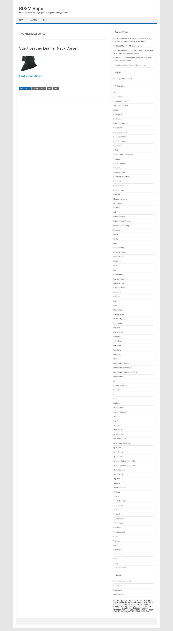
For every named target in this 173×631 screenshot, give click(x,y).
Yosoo (116, 559)
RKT (115, 394)
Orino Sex (117, 341)
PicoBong (117, 350)
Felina (115, 212)
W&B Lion (117, 545)
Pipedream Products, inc (122, 368)
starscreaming (119, 470)
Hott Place (117, 261)
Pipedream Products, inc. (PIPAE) (126, 372)
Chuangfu (117, 168)
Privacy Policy (118, 594)
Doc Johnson (118, 186)
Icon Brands (118, 274)
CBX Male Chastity (120, 163)
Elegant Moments (120, 199)
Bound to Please (119, 141)
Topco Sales (118, 519)
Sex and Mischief (120, 412)
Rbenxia (116, 390)
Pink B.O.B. (117, 354)
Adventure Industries (121, 101)
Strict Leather (25, 88)
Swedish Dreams (119, 488)
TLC (115, 510)
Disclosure (117, 590)
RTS (115, 399)
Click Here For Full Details (31, 76)
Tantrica (116, 492)
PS (114, 381)
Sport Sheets (118, 452)
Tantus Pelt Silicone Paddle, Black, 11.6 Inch (130, 65)
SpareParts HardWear (121, 443)
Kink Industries (119, 288)
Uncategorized (119, 532)
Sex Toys (116, 421)
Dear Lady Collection (121, 177)
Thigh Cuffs (118, 505)
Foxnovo (116, 230)
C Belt (115, 150)
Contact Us (117, 586)
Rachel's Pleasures (120, 386)
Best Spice (117, 114)
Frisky (115, 239)
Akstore (116, 110)
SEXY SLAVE (118, 430)
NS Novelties (118, 332)
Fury (115, 243)
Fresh (115, 234)
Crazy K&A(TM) (119, 172)
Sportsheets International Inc (124, 461)
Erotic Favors (118, 203)
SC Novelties (118, 408)
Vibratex (116, 541)
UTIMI (115, 536)
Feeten (116, 208)
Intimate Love (118, 283)
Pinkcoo (116, 359)
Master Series (118, 314)
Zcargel (116, 563)
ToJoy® (116, 514)
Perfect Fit (117, 345)
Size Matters (118, 434)
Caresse (116, 159)
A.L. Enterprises (119, 97)
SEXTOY (116, 425)
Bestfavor (117, 119)
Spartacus (117, 448)
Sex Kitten (117, 417)
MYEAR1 (116, 328)
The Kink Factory (119, 501)
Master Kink (117, 310)
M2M (115, 305)
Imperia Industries (120, 279)
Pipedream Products (121, 363)
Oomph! (116, 337)
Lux (114, 301)
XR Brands (117, 554)
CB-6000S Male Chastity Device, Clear (127, 46)
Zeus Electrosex (119, 568)
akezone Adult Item (120, 106)
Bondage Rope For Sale (122, 79)
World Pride (117, 550)
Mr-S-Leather (118, 323)
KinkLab (116, 297)
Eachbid (116, 195)
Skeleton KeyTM (119, 439)
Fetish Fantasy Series (121, 221)
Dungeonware (118, 190)
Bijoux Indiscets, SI (120, 123)
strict (56, 88)
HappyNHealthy (119, 252)
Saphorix (116, 403)
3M (114, 92)
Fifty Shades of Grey (121, 226)
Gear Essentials (119, 248)
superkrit (116, 479)
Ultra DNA (117, 528)
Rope (45, 20)
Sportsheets (118, 457)
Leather (33, 20)
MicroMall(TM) (119, 319)
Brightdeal (117, 146)
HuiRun (116, 266)
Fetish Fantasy (119, 217)
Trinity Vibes (118, 523)
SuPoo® (116, 483)
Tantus (116, 496)
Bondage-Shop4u (120, 137)
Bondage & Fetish (120, 132)
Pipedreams (118, 377)
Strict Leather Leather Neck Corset (48, 48)
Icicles (115, 270)
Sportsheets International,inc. (124, 465)
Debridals (117, 181)
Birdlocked (117, 128)
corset (35, 88)
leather (42, 88)
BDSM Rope (31, 8)
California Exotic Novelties (123, 155)
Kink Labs (117, 292)
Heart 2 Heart (118, 257)
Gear (21, 20)
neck (49, 88)
